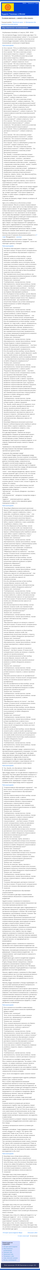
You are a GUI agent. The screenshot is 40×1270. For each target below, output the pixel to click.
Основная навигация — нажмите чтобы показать (17, 18)
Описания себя (33, 1232)
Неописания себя (8, 1254)
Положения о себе (9, 1256)
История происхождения (10, 1232)
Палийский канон (17, 22)
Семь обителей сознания (11, 1258)
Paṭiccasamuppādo (8, 45)
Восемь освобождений (10, 1260)
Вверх (20, 1232)
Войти (24, 3)
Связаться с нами (33, 3)
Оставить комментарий (23, 1235)
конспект (18, 237)
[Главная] (8, 11)
